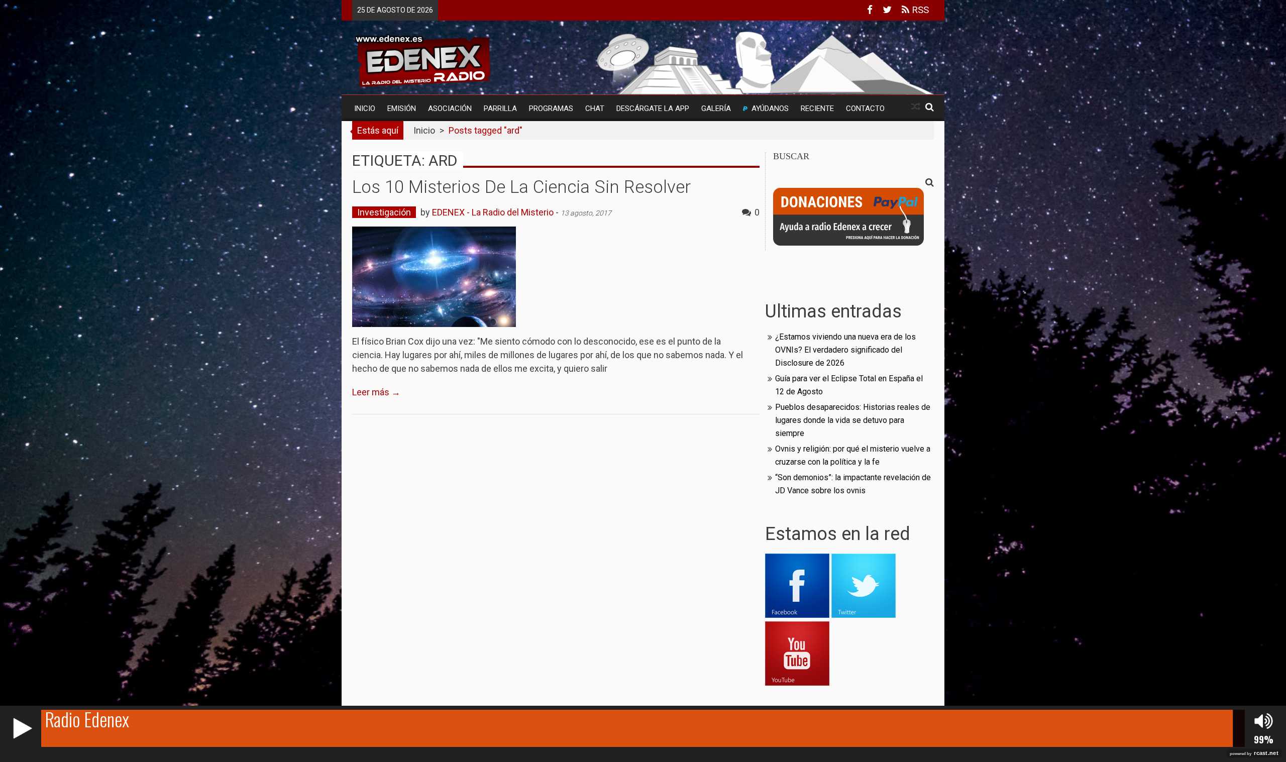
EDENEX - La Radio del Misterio (493, 212)
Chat (594, 108)
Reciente (817, 108)
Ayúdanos (770, 108)
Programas (551, 108)
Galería (716, 108)
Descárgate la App (652, 108)
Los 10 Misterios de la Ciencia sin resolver (521, 187)
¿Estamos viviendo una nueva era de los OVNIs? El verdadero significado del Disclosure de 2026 (845, 350)
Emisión (401, 108)
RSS (919, 10)
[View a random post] (915, 106)
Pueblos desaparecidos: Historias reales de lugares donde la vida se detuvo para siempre (852, 420)
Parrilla (500, 108)
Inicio (364, 108)
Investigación (384, 212)
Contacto (865, 108)
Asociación (450, 108)
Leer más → (376, 392)
